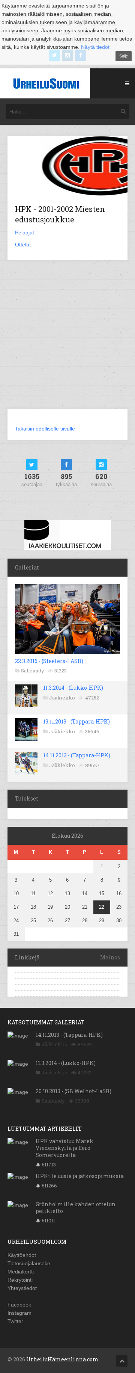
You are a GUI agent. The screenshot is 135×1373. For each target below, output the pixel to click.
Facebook (19, 1305)
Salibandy (32, 670)
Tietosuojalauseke (29, 1263)
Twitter (15, 1321)
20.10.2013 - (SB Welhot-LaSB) (73, 1091)
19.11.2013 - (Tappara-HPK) (76, 721)
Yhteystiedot (22, 1288)
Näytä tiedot (95, 47)
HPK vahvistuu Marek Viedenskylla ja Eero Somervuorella (64, 1147)
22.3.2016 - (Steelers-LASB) (49, 661)
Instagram (20, 1313)
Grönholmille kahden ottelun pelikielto (76, 1207)
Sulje (123, 56)
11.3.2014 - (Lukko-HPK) (73, 687)
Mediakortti (21, 1272)
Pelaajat (24, 233)
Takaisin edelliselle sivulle (45, 429)
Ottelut (23, 245)
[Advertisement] (67, 338)
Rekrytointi (20, 1280)
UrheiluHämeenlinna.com (62, 1359)
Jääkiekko (62, 697)
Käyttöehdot (22, 1255)
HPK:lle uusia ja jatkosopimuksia (80, 1176)
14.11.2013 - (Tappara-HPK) (76, 755)
